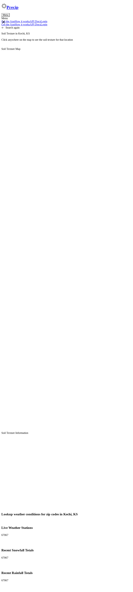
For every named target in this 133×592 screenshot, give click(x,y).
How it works (22, 21)
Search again (13, 27)
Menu (5, 15)
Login (44, 21)
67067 (4, 535)
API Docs (35, 21)
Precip (12, 7)
